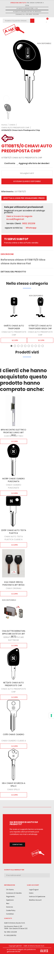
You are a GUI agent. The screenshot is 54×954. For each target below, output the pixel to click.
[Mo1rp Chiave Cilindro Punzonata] (13, 460)
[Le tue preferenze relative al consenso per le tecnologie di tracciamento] (51, 715)
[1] (48, 880)
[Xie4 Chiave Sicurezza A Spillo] (13, 765)
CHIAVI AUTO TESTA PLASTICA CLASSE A (13, 538)
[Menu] (50, 30)
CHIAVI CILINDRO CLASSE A (13, 740)
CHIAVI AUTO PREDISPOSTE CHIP (14, 333)
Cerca (32, 21)
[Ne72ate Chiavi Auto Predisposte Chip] (13, 664)
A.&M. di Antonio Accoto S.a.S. (34, 946)
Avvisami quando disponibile (27, 181)
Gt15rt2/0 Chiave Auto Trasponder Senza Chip (40, 327)
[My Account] (42, 21)
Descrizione (7, 254)
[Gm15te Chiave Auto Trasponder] (13, 307)
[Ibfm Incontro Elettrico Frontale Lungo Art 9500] (13, 411)
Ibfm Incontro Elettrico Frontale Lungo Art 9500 (13, 432)
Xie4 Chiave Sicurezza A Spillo (13, 784)
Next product (50, 127)
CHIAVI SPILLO (13, 789)
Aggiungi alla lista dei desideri (34, 163)
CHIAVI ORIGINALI (13, 588)
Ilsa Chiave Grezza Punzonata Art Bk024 (13, 583)
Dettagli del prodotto (13, 271)
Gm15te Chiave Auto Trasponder (14, 327)
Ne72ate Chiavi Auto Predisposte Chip (13, 684)
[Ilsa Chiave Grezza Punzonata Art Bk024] (13, 563)
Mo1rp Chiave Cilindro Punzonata (13, 480)
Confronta (9, 163)
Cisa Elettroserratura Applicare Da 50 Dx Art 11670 (13, 634)
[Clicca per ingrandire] (6, 98)
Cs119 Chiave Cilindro (13, 734)
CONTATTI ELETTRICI (13, 436)
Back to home (47, 127)
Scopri (14, 340)
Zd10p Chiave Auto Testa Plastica (13, 531)
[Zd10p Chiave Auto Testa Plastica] (13, 512)
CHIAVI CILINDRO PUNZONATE (13, 486)
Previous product (44, 127)
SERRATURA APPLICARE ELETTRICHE (13, 639)
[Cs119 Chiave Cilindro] (13, 716)
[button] (24, 198)
